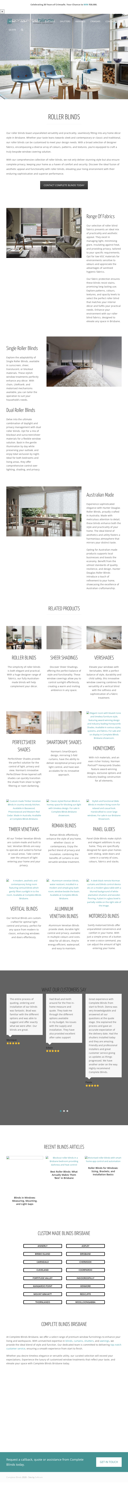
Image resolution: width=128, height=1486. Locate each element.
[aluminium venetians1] (64, 889)
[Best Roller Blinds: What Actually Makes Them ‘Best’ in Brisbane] (64, 1161)
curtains (78, 1340)
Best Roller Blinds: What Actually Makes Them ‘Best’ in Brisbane (64, 1175)
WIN (86, 4)
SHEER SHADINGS (64, 657)
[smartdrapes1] (64, 722)
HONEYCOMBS (104, 748)
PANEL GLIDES (104, 829)
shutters (89, 1340)
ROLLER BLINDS (24, 657)
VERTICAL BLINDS (24, 909)
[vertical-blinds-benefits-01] (23, 889)
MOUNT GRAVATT (43, 1294)
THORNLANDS (42, 1302)
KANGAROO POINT (42, 1286)
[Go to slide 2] (64, 1111)
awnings (104, 1340)
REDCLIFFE (85, 1294)
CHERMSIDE (85, 1261)
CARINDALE (43, 1261)
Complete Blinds (14, 1477)
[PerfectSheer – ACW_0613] (23, 722)
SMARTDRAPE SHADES (64, 742)
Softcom (39, 1477)
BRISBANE (85, 1253)
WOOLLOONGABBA (85, 1302)
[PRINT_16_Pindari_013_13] (104, 725)
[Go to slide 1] (61, 1111)
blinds (69, 1340)
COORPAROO (85, 1269)
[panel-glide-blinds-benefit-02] (104, 810)
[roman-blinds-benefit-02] (64, 808)
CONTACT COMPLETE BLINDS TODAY (64, 185)
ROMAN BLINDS (64, 825)
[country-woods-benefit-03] (23, 810)
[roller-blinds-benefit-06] (23, 637)
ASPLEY (85, 1245)
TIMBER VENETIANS (24, 829)
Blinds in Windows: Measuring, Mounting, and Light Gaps (24, 1201)
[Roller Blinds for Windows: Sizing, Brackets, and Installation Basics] (103, 1159)
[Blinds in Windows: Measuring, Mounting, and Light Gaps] (24, 1174)
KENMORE (85, 1286)
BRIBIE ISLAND (42, 1253)
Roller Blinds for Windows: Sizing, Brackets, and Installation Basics (103, 1171)
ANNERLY (43, 1245)
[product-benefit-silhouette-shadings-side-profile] (64, 637)
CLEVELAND (42, 1269)
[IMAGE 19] (104, 893)
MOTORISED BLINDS (104, 916)
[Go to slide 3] (67, 1111)
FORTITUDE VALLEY (42, 1278)
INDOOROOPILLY (85, 1278)
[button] (22, 30)
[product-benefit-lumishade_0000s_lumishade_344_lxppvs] (104, 637)
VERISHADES (104, 657)
